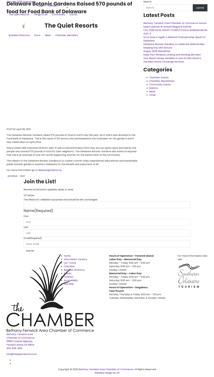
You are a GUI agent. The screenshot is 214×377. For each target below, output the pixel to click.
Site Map (69, 284)
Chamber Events (159, 77)
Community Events (160, 84)
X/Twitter (29, 195)
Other (152, 95)
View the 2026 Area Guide (21, 1)
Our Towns (70, 263)
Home (67, 256)
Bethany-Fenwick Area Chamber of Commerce (106, 369)
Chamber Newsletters (162, 81)
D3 (118, 373)
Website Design (104, 373)
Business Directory (19, 35)
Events (73, 14)
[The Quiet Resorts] (26, 25)
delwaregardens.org (50, 170)
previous (12, 176)
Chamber (69, 266)
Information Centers (75, 259)
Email (33, 238)
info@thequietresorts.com (22, 354)
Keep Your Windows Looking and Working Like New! (172, 54)
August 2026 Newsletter (157, 51)
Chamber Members (66, 35)
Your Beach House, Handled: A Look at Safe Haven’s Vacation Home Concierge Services (172, 60)
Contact (53, 5)
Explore (153, 88)
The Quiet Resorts (19, 14)
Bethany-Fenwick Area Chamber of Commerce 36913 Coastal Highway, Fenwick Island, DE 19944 (20, 339)
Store (37, 35)
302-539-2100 (14, 348)
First (26, 216)
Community (58, 14)
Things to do (40, 14)
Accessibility (71, 280)
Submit (30, 250)
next (22, 176)
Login (41, 5)
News (48, 35)
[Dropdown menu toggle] (9, 19)
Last (26, 227)
